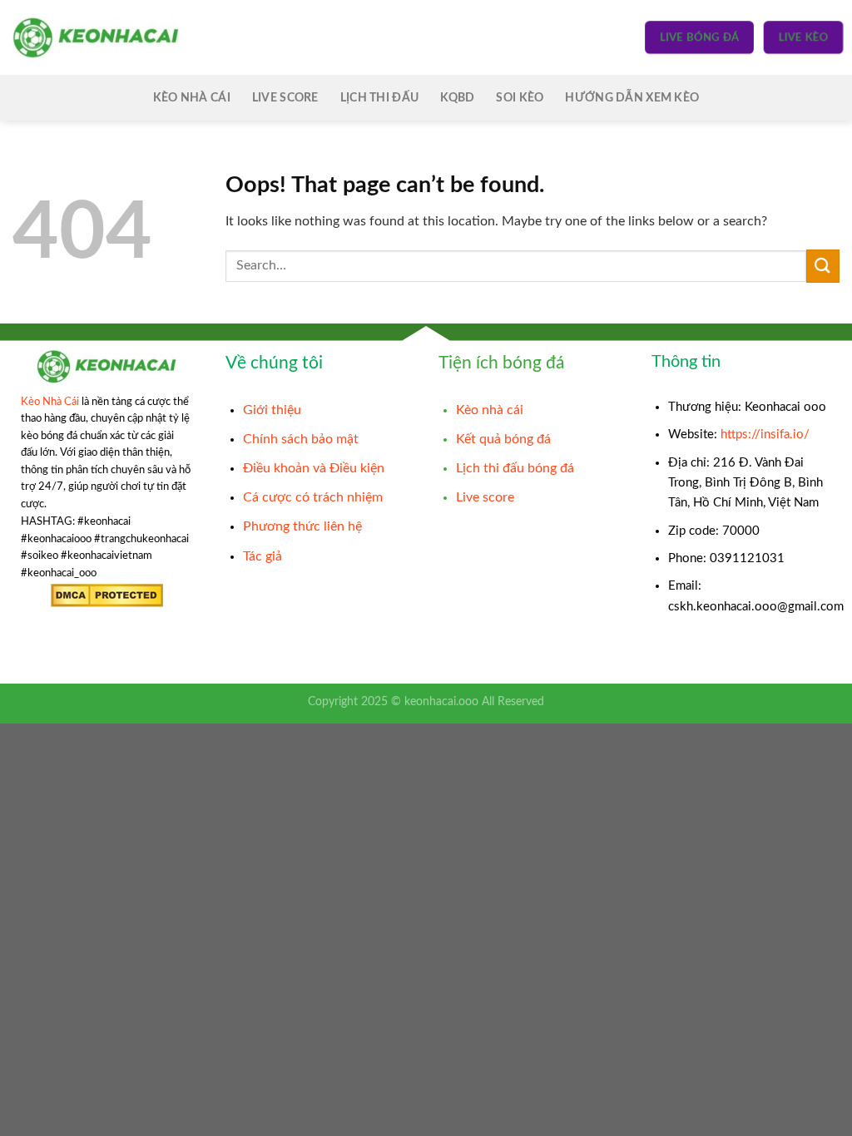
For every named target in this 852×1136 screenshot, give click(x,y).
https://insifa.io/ (765, 434)
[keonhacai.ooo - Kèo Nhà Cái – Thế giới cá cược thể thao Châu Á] (95, 37)
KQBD (457, 97)
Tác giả (262, 556)
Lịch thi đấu (379, 97)
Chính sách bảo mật (301, 439)
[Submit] (823, 265)
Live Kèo (803, 37)
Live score (285, 97)
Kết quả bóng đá (503, 439)
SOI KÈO (519, 97)
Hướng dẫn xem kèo (632, 97)
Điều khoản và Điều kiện (313, 468)
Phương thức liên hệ (302, 526)
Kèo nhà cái (489, 410)
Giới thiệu (272, 410)
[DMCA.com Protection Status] (107, 595)
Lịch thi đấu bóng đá (515, 468)
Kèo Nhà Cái (191, 97)
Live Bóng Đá (699, 37)
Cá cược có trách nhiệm (313, 497)
